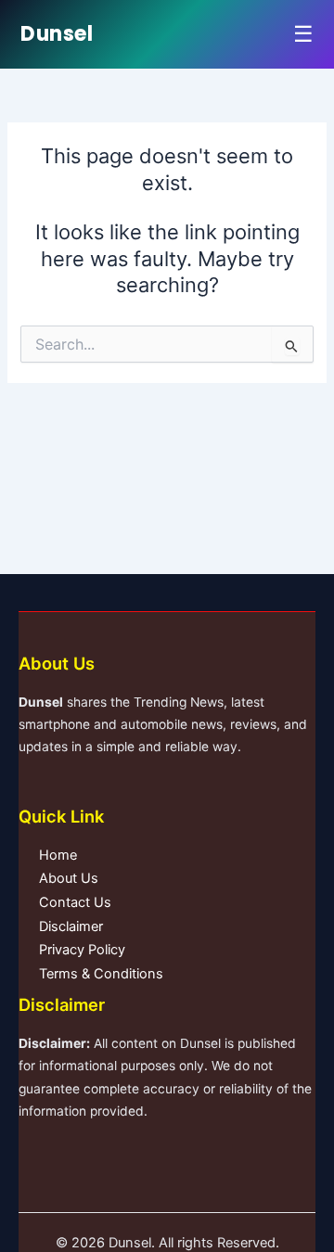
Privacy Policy (82, 949)
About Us (68, 878)
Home (58, 855)
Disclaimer (71, 926)
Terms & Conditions (101, 973)
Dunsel (56, 33)
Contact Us (75, 902)
